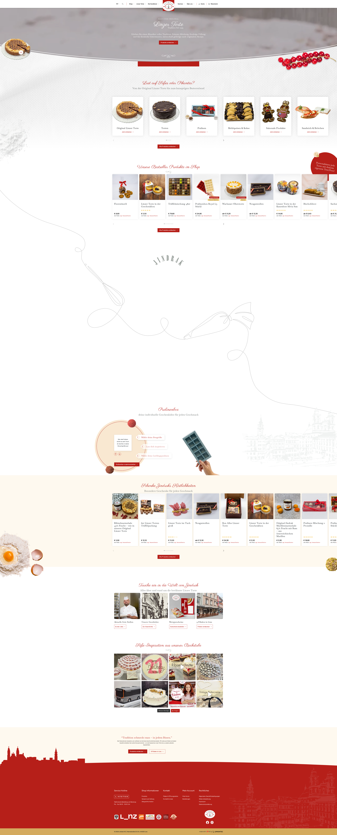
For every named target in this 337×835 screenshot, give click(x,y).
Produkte (144, 796)
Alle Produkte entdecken (167, 146)
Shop (131, 4)
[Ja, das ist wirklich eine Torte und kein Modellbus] (127, 694)
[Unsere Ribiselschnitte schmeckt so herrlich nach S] (182, 667)
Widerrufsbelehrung (205, 799)
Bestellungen (186, 799)
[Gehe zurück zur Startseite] (210, 814)
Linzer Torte (140, 4)
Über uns (189, 4)
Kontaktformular (168, 799)
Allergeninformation (147, 801)
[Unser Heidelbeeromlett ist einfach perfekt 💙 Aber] (209, 667)
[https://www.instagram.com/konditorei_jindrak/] (212, 822)
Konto (203, 4)
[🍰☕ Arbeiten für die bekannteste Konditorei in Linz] (182, 694)
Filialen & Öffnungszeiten (170, 796)
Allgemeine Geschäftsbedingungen (209, 796)
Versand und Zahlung (148, 799)
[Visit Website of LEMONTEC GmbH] (218, 831)
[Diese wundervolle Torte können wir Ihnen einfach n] (209, 694)
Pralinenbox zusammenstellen (126, 464)
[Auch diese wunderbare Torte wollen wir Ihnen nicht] (155, 694)
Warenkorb (214, 4)
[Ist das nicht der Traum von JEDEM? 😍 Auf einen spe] (127, 667)
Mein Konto (185, 796)
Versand (125, 215)
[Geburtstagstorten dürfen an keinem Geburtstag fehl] (155, 667)
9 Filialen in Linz (156, 751)
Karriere (180, 4)
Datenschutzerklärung (205, 804)
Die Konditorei (152, 4)
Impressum (202, 801)
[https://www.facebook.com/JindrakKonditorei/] (207, 822)
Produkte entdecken (167, 42)
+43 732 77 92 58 (122, 796)
